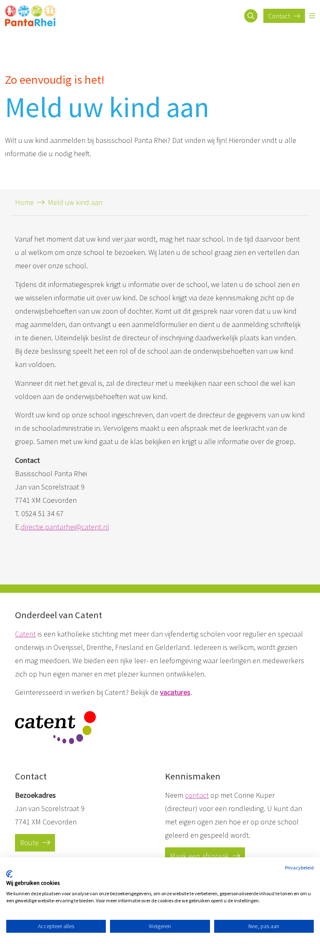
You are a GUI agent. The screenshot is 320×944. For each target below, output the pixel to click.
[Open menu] (312, 15)
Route (30, 842)
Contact (279, 16)
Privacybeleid (299, 867)
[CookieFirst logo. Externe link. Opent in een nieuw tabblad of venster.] (9, 874)
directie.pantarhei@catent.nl (65, 527)
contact (197, 795)
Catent (25, 634)
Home (24, 202)
